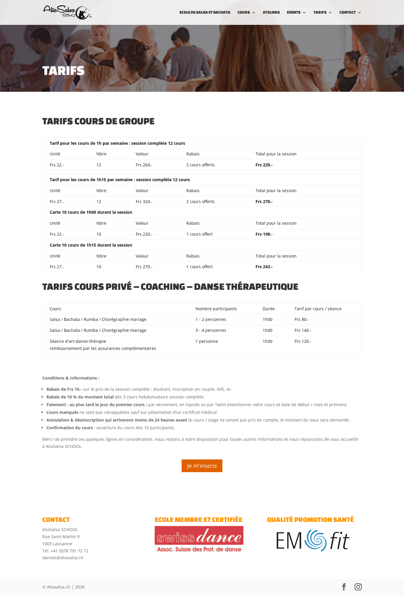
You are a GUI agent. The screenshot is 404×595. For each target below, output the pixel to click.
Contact (348, 12)
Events (293, 12)
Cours (243, 12)
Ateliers (271, 12)
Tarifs (320, 12)
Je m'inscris (202, 465)
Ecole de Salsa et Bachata (205, 12)
